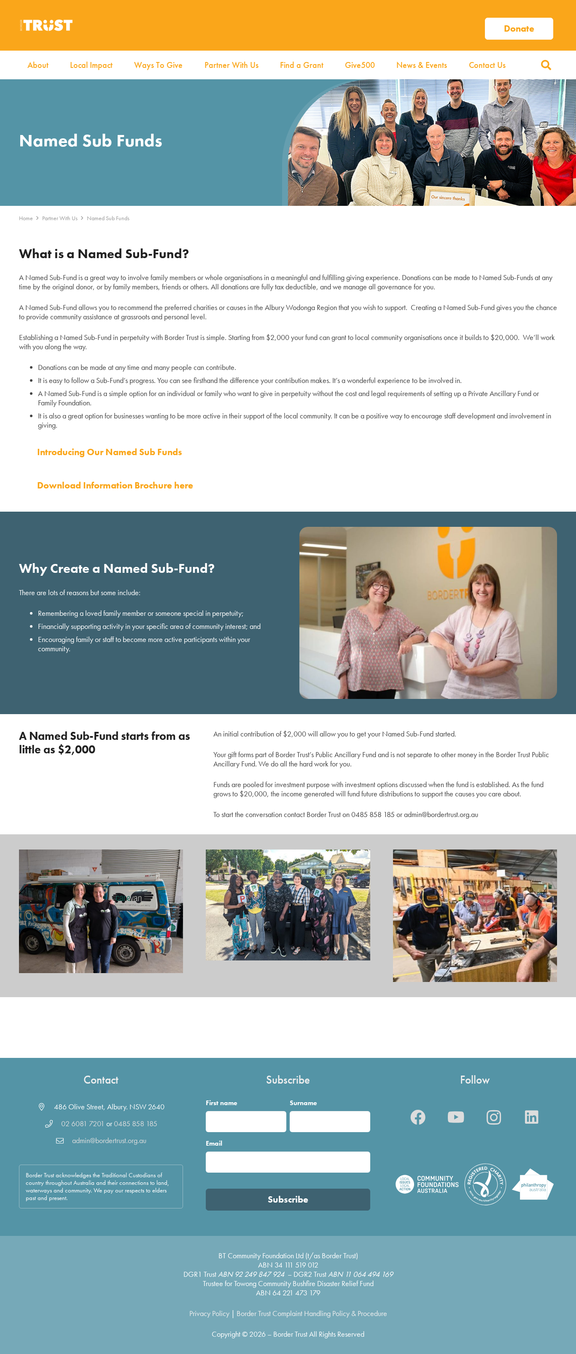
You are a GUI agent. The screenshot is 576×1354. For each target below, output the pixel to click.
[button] (546, 65)
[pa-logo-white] (533, 1184)
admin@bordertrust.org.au (109, 1140)
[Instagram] (494, 1117)
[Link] (519, 25)
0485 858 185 (135, 1123)
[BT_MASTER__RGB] (46, 25)
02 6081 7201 (83, 1123)
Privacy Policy (209, 1313)
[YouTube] (456, 1117)
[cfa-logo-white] (427, 1184)
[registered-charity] (485, 1184)
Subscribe (288, 1199)
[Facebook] (418, 1117)
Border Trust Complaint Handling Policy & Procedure (312, 1313)
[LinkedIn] (532, 1117)
